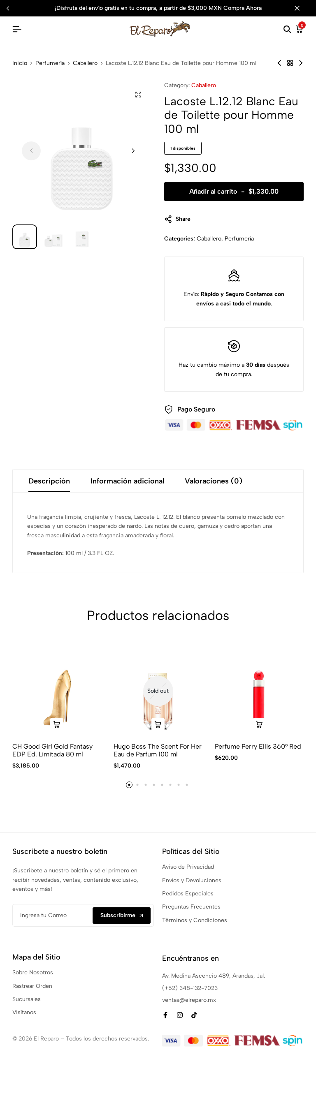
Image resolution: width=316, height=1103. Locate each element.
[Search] (287, 29)
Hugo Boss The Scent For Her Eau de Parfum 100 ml (158, 750)
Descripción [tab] (49, 481)
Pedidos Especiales (188, 893)
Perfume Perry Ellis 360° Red (258, 746)
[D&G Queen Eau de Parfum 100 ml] (279, 63)
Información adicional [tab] (127, 481)
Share (183, 218)
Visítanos (24, 1012)
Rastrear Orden (32, 986)
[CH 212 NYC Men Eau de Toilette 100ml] (301, 63)
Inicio (19, 63)
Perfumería (50, 63)
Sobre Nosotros (32, 972)
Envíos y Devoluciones (191, 880)
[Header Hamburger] (16, 29)
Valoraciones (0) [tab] (213, 481)
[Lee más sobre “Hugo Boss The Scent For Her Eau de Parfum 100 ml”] (158, 724)
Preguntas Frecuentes (191, 906)
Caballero (85, 63)
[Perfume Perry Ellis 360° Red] (259, 691)
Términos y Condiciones (194, 920)
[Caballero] (290, 63)
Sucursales (26, 999)
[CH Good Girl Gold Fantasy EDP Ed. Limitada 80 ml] (56, 691)
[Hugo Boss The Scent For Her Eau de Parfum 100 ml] (158, 691)
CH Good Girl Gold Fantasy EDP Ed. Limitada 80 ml (52, 750)
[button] (132, 150)
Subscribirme (117, 915)
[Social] (165, 1015)
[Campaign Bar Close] (301, 8)
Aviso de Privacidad (188, 866)
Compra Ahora (242, 8)
